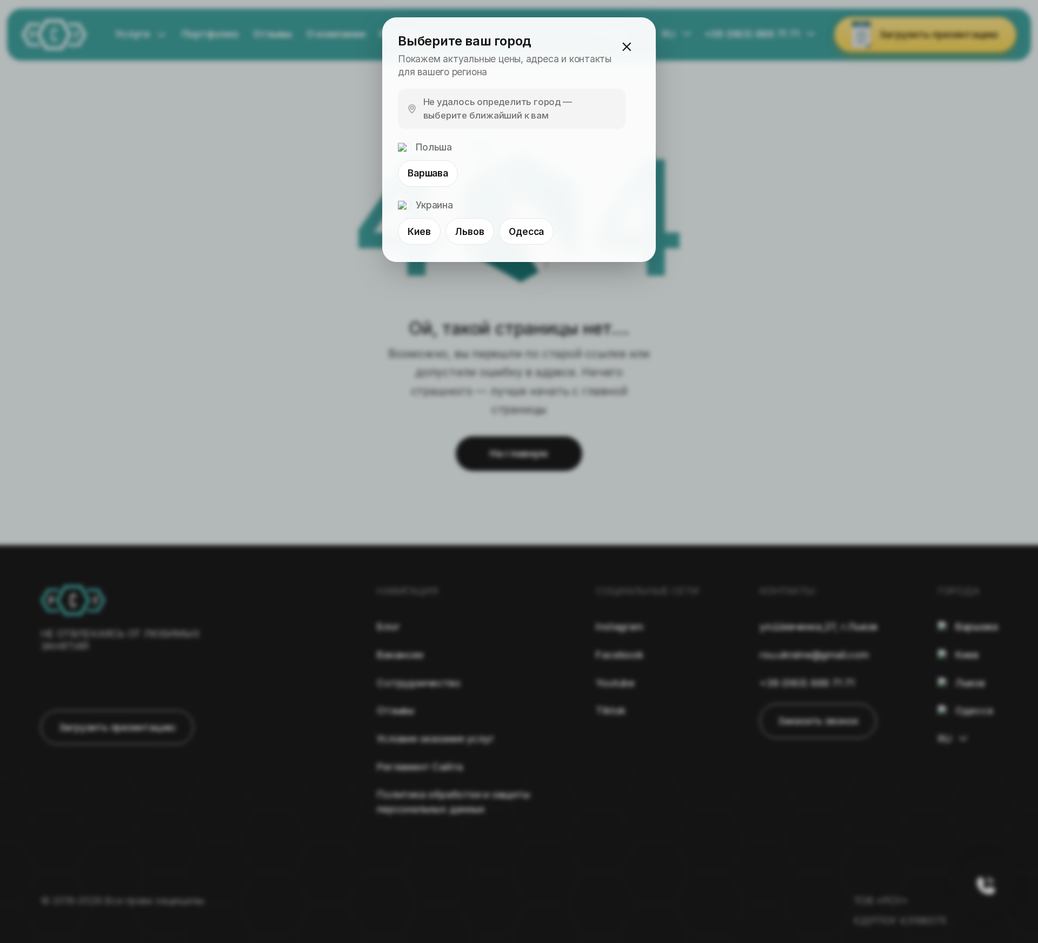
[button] (626, 47)
